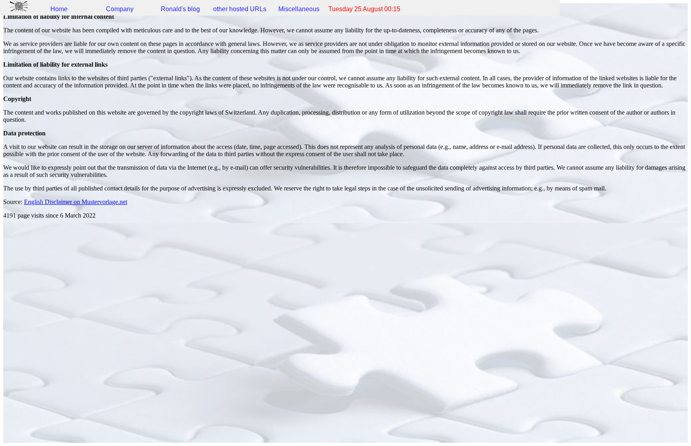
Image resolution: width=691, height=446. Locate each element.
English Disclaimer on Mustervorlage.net (75, 201)
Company (120, 9)
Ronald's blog (180, 9)
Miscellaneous (299, 9)
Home (59, 9)
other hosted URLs (239, 9)
